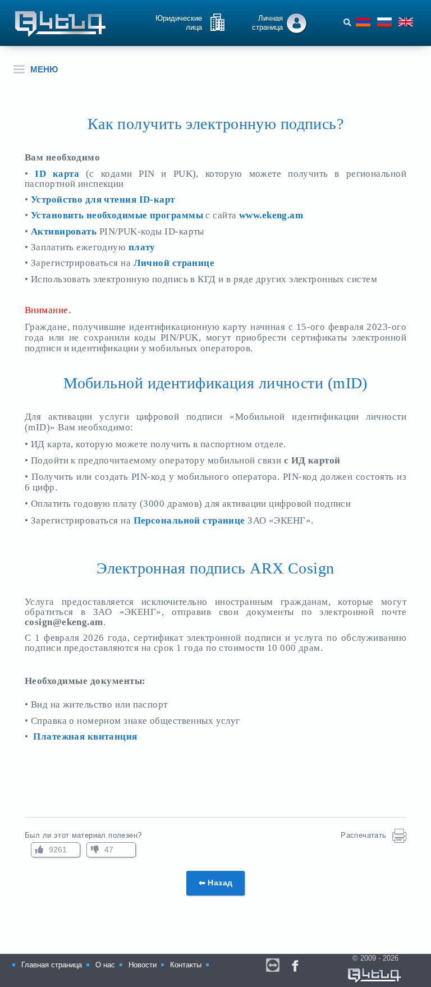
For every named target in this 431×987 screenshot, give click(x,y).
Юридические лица (178, 22)
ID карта (60, 173)
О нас (105, 965)
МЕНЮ (44, 69)
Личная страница (267, 22)
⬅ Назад (216, 882)
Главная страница (51, 965)
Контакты (185, 965)
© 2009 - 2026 (377, 958)
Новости (143, 965)
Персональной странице (189, 520)
